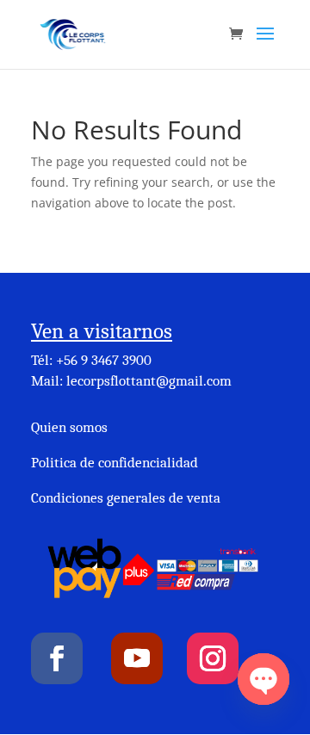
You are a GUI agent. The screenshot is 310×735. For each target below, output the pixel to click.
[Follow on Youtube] (137, 658)
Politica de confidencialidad (114, 462)
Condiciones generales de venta (125, 498)
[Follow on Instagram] (213, 658)
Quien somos (69, 427)
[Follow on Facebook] (57, 658)
